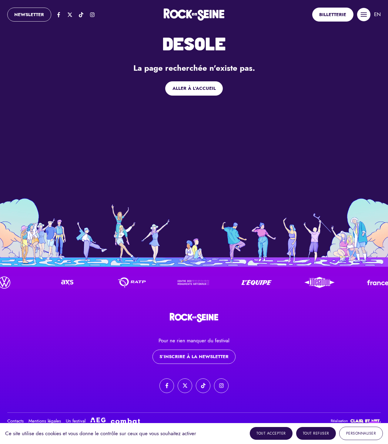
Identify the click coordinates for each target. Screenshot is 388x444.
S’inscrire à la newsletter (194, 356)
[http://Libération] (311, 282)
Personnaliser (361, 433)
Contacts (15, 421)
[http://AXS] (59, 282)
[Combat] (125, 421)
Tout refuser (316, 433)
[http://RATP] (122, 282)
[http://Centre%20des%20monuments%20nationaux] (185, 282)
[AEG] (97, 421)
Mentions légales (44, 421)
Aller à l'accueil (194, 88)
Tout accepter (271, 433)
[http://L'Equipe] (248, 282)
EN (377, 14)
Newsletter (29, 14)
